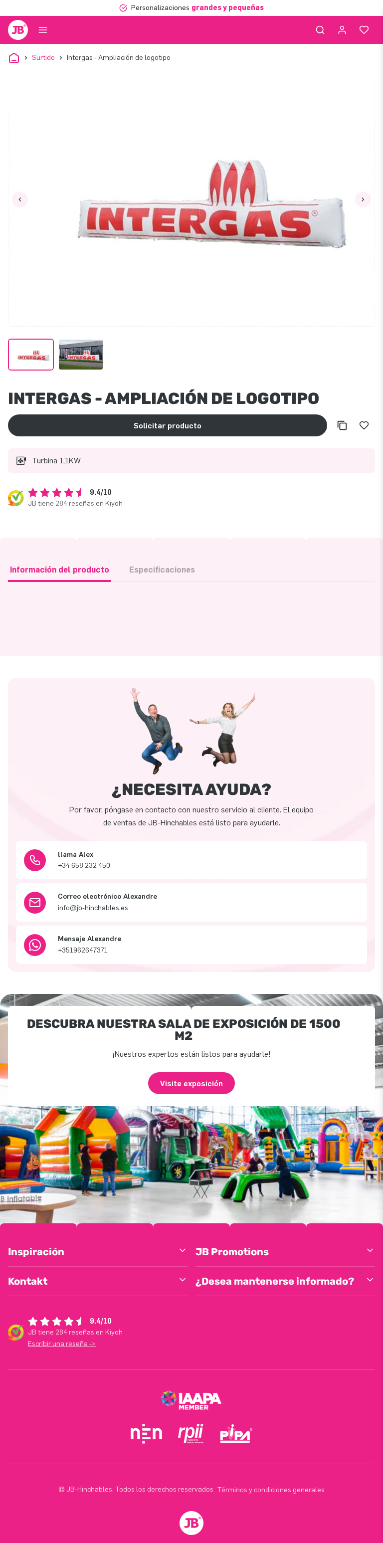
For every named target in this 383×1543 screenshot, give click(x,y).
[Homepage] (18, 30)
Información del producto (59, 570)
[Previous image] (20, 199)
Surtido (43, 57)
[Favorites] (364, 30)
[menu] (43, 30)
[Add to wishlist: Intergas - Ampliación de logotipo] (364, 425)
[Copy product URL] (342, 425)
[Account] (342, 30)
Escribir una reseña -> (62, 1344)
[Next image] (363, 199)
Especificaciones (162, 570)
